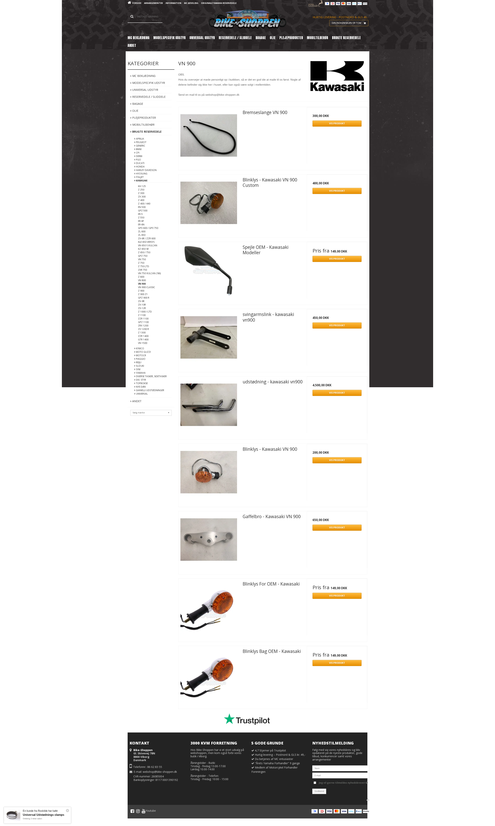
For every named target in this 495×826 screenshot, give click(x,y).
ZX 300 (142, 196)
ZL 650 (141, 235)
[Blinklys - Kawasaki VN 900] (208, 474)
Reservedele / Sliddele (148, 97)
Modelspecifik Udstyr (148, 83)
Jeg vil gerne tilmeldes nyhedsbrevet (342, 782)
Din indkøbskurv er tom (346, 23)
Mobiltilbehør (142, 124)
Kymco (139, 348)
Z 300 (141, 193)
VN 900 (142, 283)
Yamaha (140, 372)
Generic (140, 145)
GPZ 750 (142, 256)
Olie (134, 110)
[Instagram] (138, 811)
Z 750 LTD (143, 266)
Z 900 (141, 290)
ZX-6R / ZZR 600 (146, 238)
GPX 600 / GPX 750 (148, 228)
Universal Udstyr (144, 90)
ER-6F (141, 221)
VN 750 (142, 259)
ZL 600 (141, 231)
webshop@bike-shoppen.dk (160, 772)
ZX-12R (142, 308)
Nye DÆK (140, 386)
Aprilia (139, 138)
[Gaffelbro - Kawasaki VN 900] (208, 541)
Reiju (138, 362)
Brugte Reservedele (146, 131)
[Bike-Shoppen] (247, 19)
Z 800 (141, 276)
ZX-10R (142, 304)
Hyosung (141, 173)
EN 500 (142, 207)
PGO (138, 159)
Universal (141, 393)
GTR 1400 (143, 339)
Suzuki (139, 365)
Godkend (319, 791)
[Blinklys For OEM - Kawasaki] (208, 609)
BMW (138, 149)
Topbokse (141, 383)
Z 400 (141, 200)
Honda (140, 166)
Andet (136, 401)
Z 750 (141, 262)
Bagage (137, 104)
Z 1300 (142, 332)
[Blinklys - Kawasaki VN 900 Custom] (208, 204)
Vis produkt (337, 123)
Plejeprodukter (143, 117)
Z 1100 (142, 315)
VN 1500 (142, 343)
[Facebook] (132, 811)
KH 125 (142, 186)
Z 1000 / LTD (145, 311)
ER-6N (141, 224)
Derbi (138, 156)
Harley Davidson (146, 170)
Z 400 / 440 (144, 203)
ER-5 (140, 214)
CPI (137, 152)
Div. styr (140, 379)
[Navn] (340, 768)
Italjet (139, 177)
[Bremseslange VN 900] (208, 137)
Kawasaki (141, 180)
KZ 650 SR (143, 249)
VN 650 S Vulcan (147, 245)
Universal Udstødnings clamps (43, 813)
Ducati (139, 163)
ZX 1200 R (143, 329)
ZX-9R (141, 301)
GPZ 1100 (143, 322)
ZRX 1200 (143, 325)
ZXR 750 (142, 269)
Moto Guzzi (143, 352)
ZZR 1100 (143, 318)
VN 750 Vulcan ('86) (149, 273)
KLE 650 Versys (146, 242)
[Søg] (145, 17)
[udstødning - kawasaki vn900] (208, 406)
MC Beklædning (143, 76)
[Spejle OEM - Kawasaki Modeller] (208, 272)
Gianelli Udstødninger (149, 390)
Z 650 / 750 (144, 252)
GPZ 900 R (143, 297)
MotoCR (140, 355)
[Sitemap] (368, 799)
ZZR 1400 (143, 336)
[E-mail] (340, 775)
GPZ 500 (142, 210)
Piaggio (140, 359)
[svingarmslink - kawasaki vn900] (208, 339)
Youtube (150, 810)
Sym (137, 369)
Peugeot (140, 142)
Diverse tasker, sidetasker (151, 376)
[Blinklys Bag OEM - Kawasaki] (208, 676)
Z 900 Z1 (143, 294)
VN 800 (142, 280)
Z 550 (141, 217)
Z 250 (141, 189)
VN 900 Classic (146, 287)
